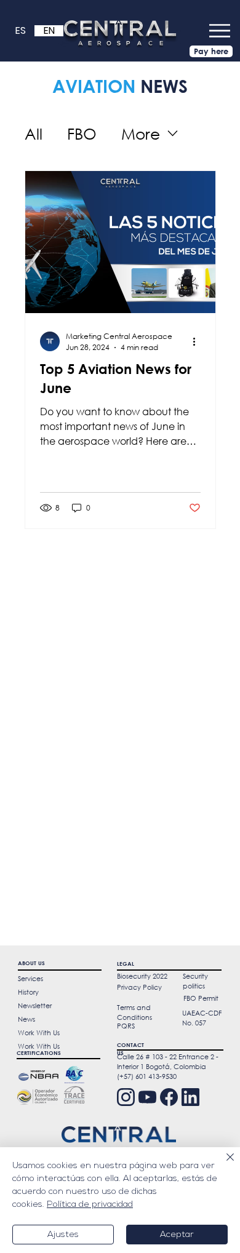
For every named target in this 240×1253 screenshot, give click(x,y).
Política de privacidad (90, 1204)
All (33, 133)
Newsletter (35, 1006)
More (140, 133)
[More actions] (198, 341)
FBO (82, 133)
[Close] (223, 1164)
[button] (219, 30)
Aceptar (177, 1234)
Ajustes (63, 1234)
